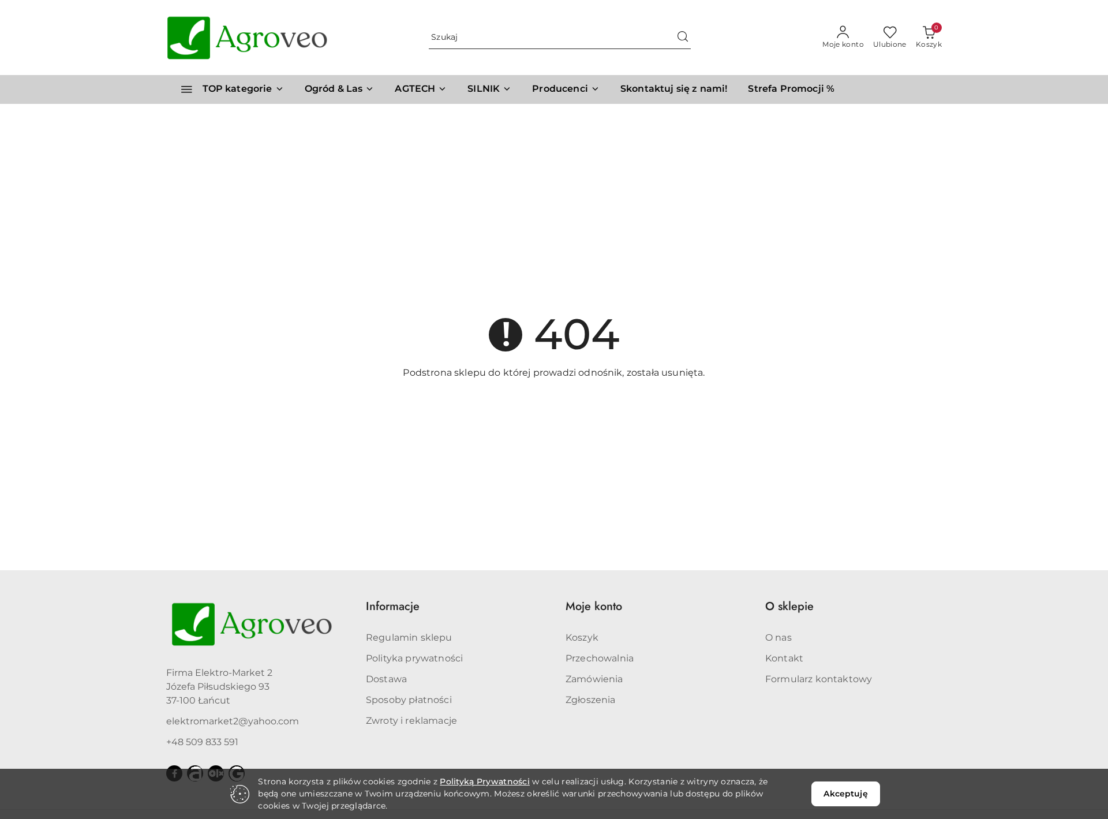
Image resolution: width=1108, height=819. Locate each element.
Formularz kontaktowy (818, 679)
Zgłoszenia (591, 699)
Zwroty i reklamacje (411, 720)
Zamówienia (594, 679)
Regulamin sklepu (409, 637)
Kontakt (784, 658)
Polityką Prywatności (485, 781)
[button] (565, 89)
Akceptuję (845, 793)
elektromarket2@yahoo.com (232, 721)
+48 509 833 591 (202, 741)
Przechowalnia (600, 658)
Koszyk (582, 637)
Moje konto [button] (594, 606)
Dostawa (386, 679)
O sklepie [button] (789, 606)
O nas (778, 637)
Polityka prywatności (414, 658)
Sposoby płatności (409, 699)
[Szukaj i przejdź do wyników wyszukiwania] (683, 37)
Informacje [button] (393, 606)
